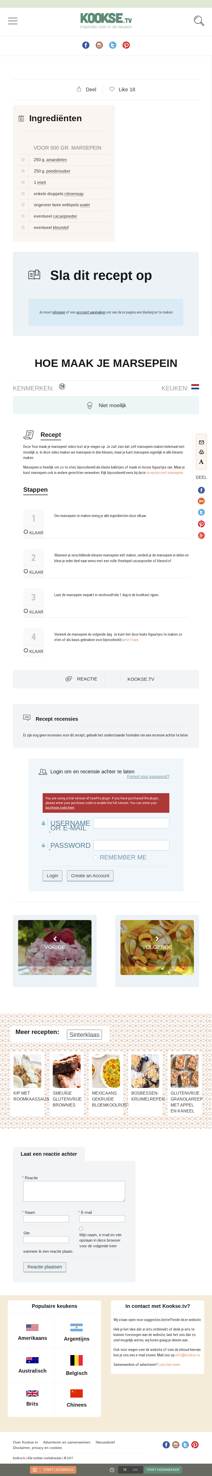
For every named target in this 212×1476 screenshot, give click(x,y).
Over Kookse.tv (25, 1442)
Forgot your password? (148, 776)
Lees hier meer (169, 1364)
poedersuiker (58, 171)
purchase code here (60, 807)
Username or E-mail (70, 825)
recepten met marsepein (164, 472)
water (85, 205)
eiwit (41, 182)
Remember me (123, 857)
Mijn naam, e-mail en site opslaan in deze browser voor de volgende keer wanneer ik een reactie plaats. (72, 1243)
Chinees (77, 1405)
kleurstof (61, 227)
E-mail (85, 1212)
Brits (32, 1404)
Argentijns (76, 1339)
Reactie (87, 679)
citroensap (74, 194)
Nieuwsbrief (105, 1442)
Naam (29, 1212)
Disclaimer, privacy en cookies (37, 1448)
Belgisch (76, 1373)
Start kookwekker (163, 1470)
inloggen (58, 312)
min (135, 1470)
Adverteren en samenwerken (66, 1442)
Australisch (32, 1371)
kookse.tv (140, 679)
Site (26, 1233)
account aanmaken (91, 312)
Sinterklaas (84, 1034)
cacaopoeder (65, 216)
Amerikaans (32, 1338)
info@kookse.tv (187, 1355)
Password (70, 845)
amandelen (56, 160)
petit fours (130, 639)
